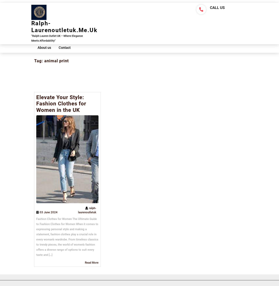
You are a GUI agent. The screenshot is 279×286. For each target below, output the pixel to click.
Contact (65, 48)
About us (44, 48)
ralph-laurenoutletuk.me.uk (64, 26)
